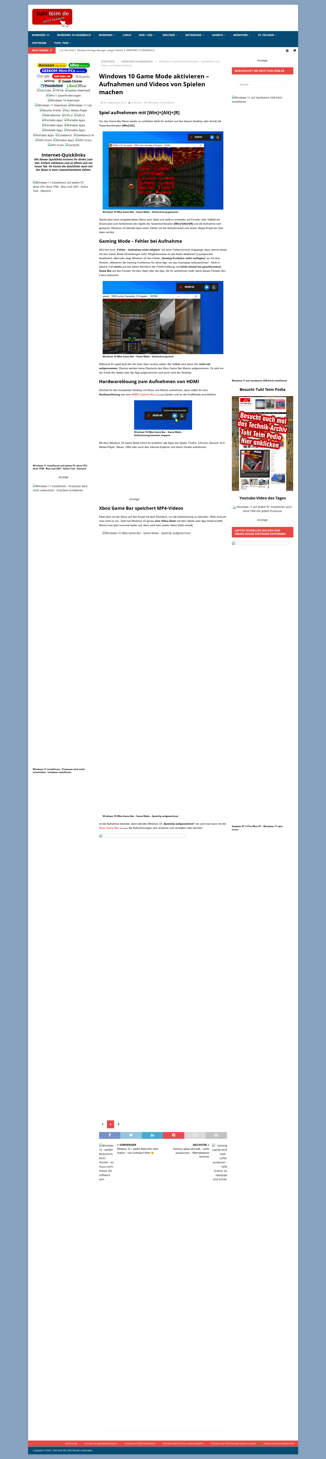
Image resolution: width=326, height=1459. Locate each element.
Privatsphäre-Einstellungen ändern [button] (183, 1443)
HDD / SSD (145, 35)
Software (39, 43)
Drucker (169, 35)
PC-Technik (266, 35)
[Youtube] (287, 50)
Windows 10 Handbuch (74, 35)
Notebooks (193, 35)
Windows (105, 35)
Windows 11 (40, 35)
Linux (127, 35)
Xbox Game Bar (109, 827)
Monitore (240, 35)
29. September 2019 (115, 102)
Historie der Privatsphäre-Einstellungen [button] (233, 1443)
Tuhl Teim (61, 43)
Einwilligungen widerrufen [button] (279, 1443)
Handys (217, 35)
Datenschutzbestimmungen (140, 1443)
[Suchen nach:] (262, 84)
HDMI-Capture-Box (143, 394)
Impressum (71, 1443)
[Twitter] (294, 50)
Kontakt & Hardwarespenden (101, 1443)
